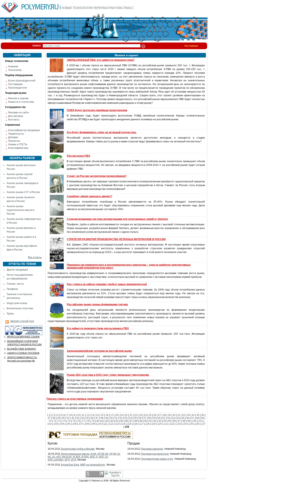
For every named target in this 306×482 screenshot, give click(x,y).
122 (172, 423)
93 (160, 420)
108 (87, 423)
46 (92, 418)
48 (101, 418)
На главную (191, 45)
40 (63, 418)
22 (135, 415)
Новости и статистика (21, 101)
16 (107, 415)
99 (188, 420)
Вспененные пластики (20, 308)
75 (73, 420)
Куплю (52, 443)
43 (77, 418)
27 (159, 415)
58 (149, 418)
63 (173, 418)
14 (97, 415)
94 (164, 420)
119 (153, 423)
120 (159, 423)
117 (141, 423)
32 (183, 415)
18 (116, 415)
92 (155, 420)
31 (178, 415)
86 (126, 420)
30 (174, 415)
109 (93, 423)
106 (74, 423)
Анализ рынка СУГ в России (23, 192)
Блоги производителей (21, 80)
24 (145, 415)
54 (130, 418)
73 (64, 420)
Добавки (13, 137)
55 (135, 418)
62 (168, 418)
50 (111, 418)
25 (150, 415)
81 (102, 420)
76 (78, 420)
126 (197, 423)
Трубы (10, 313)
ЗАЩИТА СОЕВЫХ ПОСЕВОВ (23, 353)
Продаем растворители (155, 453)
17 (111, 415)
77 (83, 420)
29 (169, 415)
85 (121, 420)
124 (184, 423)
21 (130, 415)
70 (50, 420)
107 (80, 423)
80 (97, 420)
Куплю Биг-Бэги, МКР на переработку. (83, 464)
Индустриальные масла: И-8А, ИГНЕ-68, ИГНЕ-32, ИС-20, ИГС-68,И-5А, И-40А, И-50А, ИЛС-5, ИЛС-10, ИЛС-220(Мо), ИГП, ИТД (84, 456)
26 (154, 415)
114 (123, 423)
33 (188, 415)
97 (179, 420)
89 (140, 420)
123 (178, 423)
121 (166, 423)
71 (54, 420)
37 (49, 418)
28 (164, 415)
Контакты (13, 119)
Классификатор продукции (24, 130)
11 (83, 415)
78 (88, 420)
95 (169, 420)
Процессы (14, 140)
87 (131, 420)
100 (194, 420)
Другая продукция (17, 269)
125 (191, 423)
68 (197, 418)
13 (92, 415)
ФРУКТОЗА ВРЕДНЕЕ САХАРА (23, 337)
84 (117, 420)
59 (154, 418)
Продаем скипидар (152, 448)
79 (93, 420)
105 (68, 423)
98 (184, 420)
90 (145, 420)
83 (112, 420)
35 (198, 415)
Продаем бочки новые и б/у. (157, 458)
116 (135, 423)
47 (97, 418)
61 (164, 418)
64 (178, 418)
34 (193, 415)
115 (129, 423)
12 (87, 415)
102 (49, 423)
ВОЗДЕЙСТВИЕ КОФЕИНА (21, 349)
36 (202, 415)
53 (125, 418)
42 (73, 418)
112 (111, 423)
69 (202, 418)
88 (136, 420)
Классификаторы (18, 147)
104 (62, 423)
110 (99, 423)
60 (159, 418)
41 (68, 418)
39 (58, 418)
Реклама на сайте (18, 112)
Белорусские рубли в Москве (78, 448)
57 (144, 418)
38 (53, 418)
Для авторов (15, 116)
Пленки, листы (15, 283)
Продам (133, 443)
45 (87, 418)
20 (126, 415)
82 (107, 420)
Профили (12, 289)
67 (192, 418)
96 (174, 420)
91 (150, 420)
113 (117, 423)
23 (140, 415)
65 (183, 418)
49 (106, 418)
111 (105, 423)
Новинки (13, 66)
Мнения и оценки (18, 98)
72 (59, 420)
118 (147, 423)
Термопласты (16, 133)
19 (121, 415)
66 (188, 418)
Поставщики (15, 84)
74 (69, 420)
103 (55, 423)
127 (203, 423)
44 (82, 418)
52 (120, 418)
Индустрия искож (17, 303)
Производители (17, 87)
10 (78, 415)
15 (102, 415)
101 (200, 420)
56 (140, 418)
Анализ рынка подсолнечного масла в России (20, 210)
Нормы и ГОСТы (17, 144)
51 (116, 418)
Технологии (15, 70)
